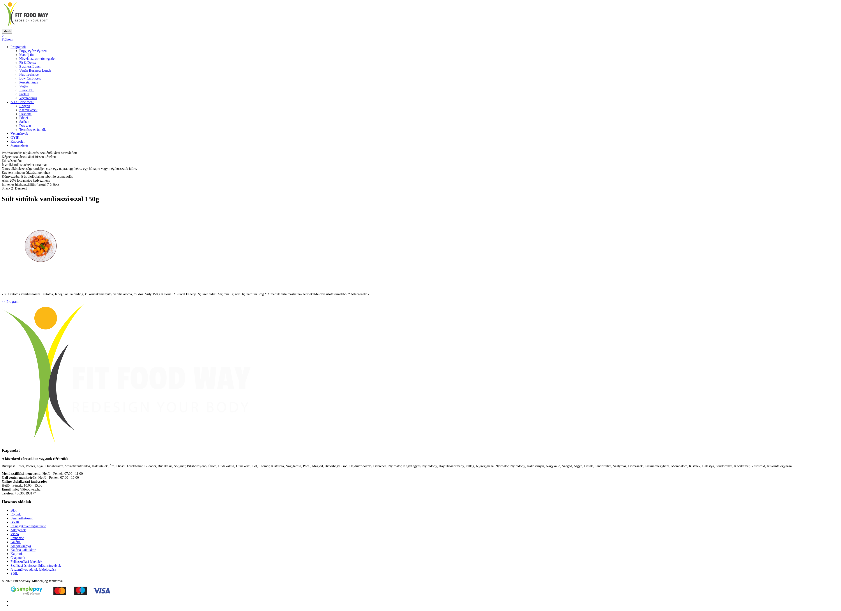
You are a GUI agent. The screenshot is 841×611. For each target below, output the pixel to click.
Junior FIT (26, 90)
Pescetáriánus (28, 82)
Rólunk (16, 514)
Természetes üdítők (32, 129)
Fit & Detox (27, 62)
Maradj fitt (26, 55)
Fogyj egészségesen (33, 51)
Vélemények (19, 133)
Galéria (16, 542)
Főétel (23, 118)
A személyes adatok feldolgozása (33, 569)
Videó (15, 534)
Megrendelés (19, 145)
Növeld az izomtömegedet (37, 58)
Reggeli (24, 106)
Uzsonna (25, 114)
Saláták (24, 122)
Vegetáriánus (28, 98)
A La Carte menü (22, 102)
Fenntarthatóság (21, 518)
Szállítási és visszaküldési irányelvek (36, 565)
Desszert (25, 126)
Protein (24, 94)
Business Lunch (30, 66)
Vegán (23, 86)
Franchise (17, 538)
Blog (14, 510)
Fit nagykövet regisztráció (28, 526)
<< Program (10, 301)
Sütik (14, 573)
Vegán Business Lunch (35, 70)
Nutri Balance (29, 74)
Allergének (18, 530)
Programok (18, 47)
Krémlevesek (28, 110)
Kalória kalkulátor (23, 550)
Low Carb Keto (30, 78)
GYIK (15, 137)
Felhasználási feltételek (26, 561)
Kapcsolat (17, 141)
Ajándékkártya (21, 546)
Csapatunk (18, 558)
